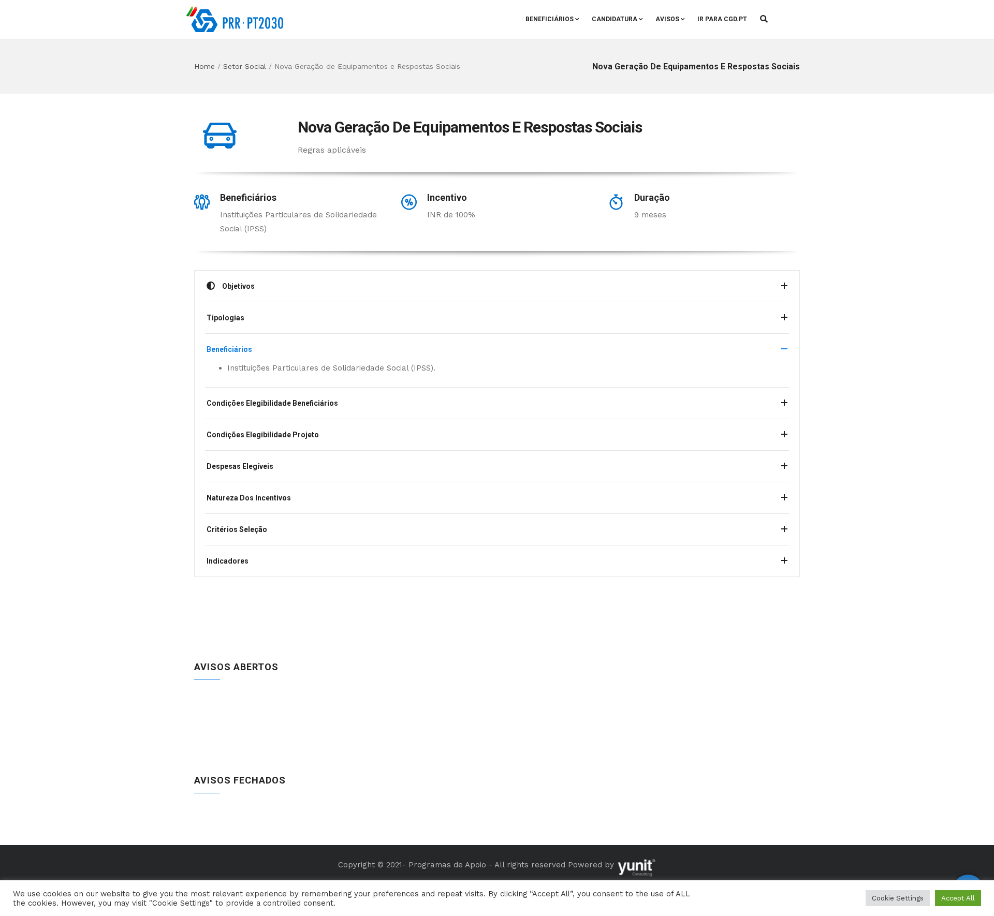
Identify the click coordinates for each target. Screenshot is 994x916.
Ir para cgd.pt (722, 19)
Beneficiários (549, 19)
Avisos (667, 19)
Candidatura (614, 19)
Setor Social (244, 66)
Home (204, 66)
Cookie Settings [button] (898, 898)
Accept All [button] (958, 898)
